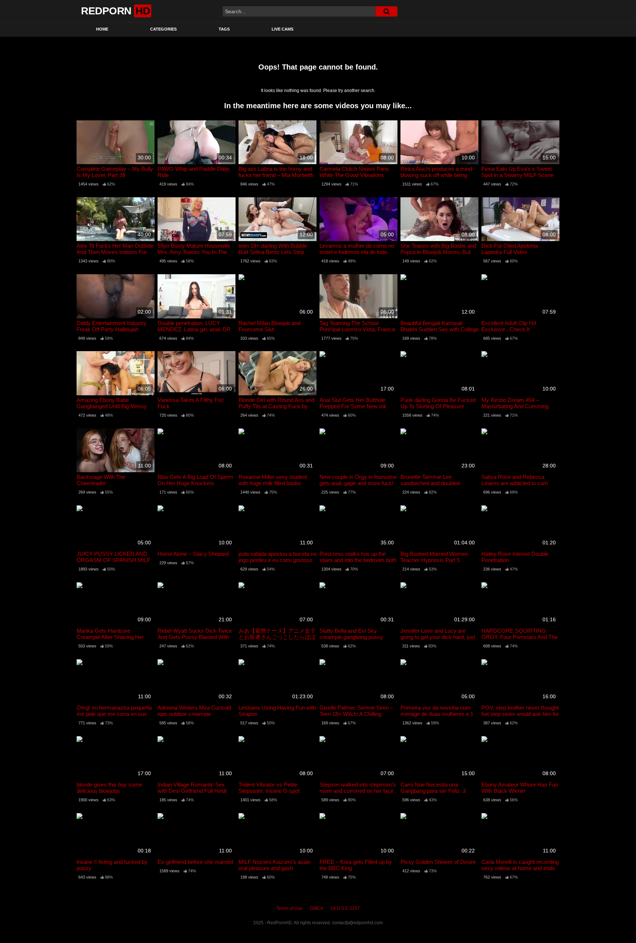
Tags (224, 29)
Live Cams (282, 29)
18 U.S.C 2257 (345, 908)
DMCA (316, 908)
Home (102, 29)
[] (386, 11)
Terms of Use (289, 908)
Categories (163, 29)
